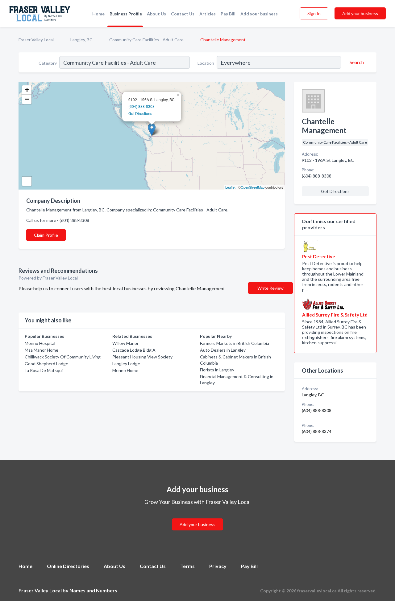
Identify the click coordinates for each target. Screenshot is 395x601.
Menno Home (125, 370)
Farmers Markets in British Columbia (234, 343)
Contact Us (182, 13)
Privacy (218, 566)
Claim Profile (46, 235)
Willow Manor (125, 343)
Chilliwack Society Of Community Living (63, 356)
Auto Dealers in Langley (223, 350)
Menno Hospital (40, 343)
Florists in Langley (217, 369)
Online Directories (68, 566)
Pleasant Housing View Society (142, 356)
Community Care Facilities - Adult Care (146, 39)
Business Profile (126, 13)
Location (206, 63)
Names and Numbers (93, 590)
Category (48, 63)
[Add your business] (197, 517)
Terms (187, 566)
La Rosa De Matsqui (44, 370)
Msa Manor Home (41, 350)
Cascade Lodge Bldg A (134, 350)
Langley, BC (81, 39)
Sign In (314, 13)
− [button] (27, 99)
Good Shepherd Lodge (46, 363)
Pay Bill (228, 13)
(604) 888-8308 (141, 106)
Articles (207, 13)
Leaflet (230, 187)
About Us (156, 13)
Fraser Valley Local (36, 39)
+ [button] (27, 90)
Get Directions (140, 113)
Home (98, 13)
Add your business (259, 13)
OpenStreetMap (252, 187)
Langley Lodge (126, 363)
